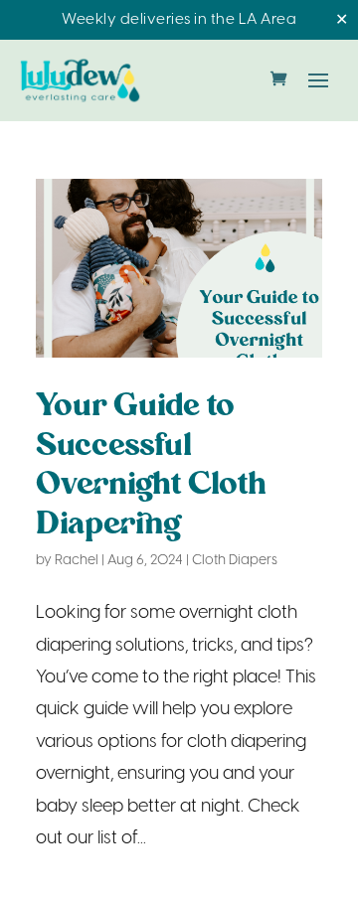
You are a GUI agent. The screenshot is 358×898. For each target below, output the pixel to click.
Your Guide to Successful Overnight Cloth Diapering (151, 465)
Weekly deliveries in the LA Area (179, 20)
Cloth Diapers (234, 560)
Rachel (76, 560)
